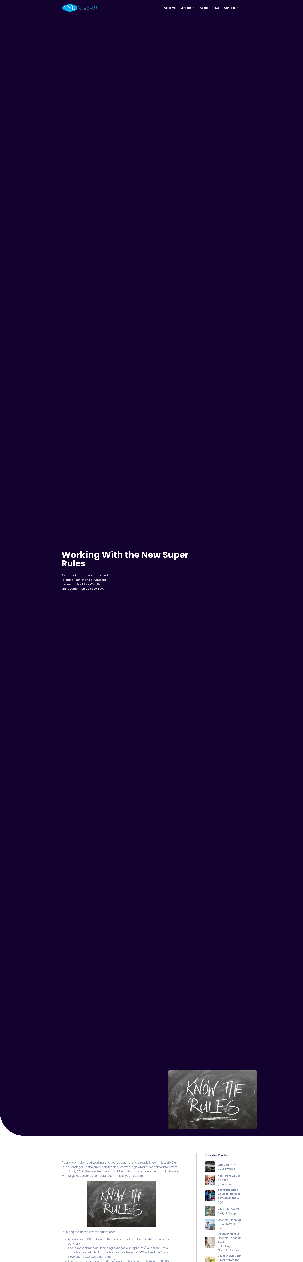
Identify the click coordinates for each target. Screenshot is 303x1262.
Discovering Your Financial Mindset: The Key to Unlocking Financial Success (229, 1242)
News (216, 8)
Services (185, 8)
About (204, 8)
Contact (229, 8)
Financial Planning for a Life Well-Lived (229, 1224)
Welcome (169, 8)
